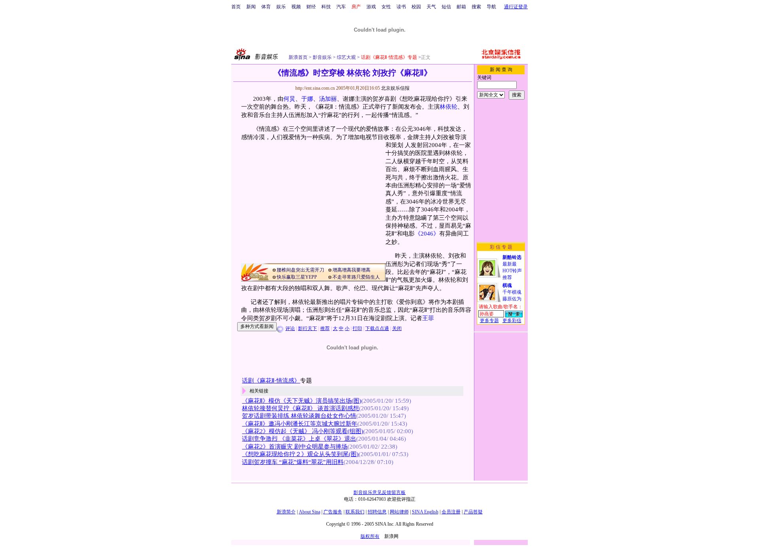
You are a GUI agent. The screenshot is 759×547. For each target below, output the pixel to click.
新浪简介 (286, 512)
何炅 (289, 99)
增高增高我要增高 (351, 270)
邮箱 (461, 6)
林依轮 (448, 107)
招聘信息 (377, 512)
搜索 (476, 6)
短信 (446, 6)
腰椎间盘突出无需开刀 (300, 270)
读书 (401, 6)
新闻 (251, 6)
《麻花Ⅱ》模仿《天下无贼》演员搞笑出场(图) (301, 401)
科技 (326, 6)
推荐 (325, 328)
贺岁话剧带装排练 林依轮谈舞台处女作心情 (299, 416)
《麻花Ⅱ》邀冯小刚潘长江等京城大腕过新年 (299, 424)
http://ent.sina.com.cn (315, 88)
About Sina (309, 512)
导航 (491, 6)
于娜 (307, 99)
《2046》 (427, 233)
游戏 (371, 6)
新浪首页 (298, 57)
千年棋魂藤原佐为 (511, 292)
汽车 (341, 6)
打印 (357, 328)
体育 (266, 6)
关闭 (397, 328)
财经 (311, 6)
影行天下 (307, 328)
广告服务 (332, 512)
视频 (296, 6)
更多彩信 (511, 320)
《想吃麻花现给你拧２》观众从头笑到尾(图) (300, 454)
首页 (236, 6)
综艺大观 (346, 57)
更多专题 (489, 320)
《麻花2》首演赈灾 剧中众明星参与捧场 (294, 446)
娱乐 (281, 6)
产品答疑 (473, 512)
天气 (431, 6)
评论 (290, 328)
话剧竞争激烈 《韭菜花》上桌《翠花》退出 (299, 439)
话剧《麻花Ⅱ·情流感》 (271, 380)
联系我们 (355, 512)
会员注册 (451, 512)
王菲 (428, 318)
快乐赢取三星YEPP (297, 277)
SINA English (425, 512)
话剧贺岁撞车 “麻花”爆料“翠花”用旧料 (293, 462)
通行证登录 (516, 6)
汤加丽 (328, 99)
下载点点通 (377, 328)
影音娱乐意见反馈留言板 (379, 492)
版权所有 (370, 536)
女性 (386, 6)
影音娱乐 (322, 57)
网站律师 (399, 512)
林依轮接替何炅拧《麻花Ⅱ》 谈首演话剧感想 (300, 408)
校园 (416, 6)
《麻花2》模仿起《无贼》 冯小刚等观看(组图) (302, 431)
